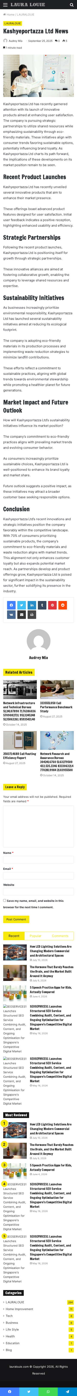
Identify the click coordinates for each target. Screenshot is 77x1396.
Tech (9, 1316)
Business (12, 1322)
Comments (60, 936)
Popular (35, 936)
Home (10, 14)
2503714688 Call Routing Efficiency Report (19, 756)
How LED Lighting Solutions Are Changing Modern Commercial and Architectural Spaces (50, 951)
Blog (9, 1350)
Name (8, 852)
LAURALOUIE (25, 14)
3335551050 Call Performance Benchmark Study (56, 707)
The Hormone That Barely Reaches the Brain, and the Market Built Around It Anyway (51, 971)
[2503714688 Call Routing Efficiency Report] (20, 740)
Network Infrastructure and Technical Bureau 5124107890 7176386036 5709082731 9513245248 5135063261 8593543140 (19, 711)
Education (12, 1343)
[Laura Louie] (28, 4)
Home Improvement (19, 1309)
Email (8, 868)
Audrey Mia (38, 657)
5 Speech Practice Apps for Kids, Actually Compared (51, 989)
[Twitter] (21, 605)
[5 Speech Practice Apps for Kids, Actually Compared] (15, 993)
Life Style (12, 1329)
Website (8, 884)
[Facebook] (11, 605)
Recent (14, 936)
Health (10, 1336)
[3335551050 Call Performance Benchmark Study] (57, 689)
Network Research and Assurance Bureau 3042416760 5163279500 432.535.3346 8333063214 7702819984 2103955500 (56, 762)
